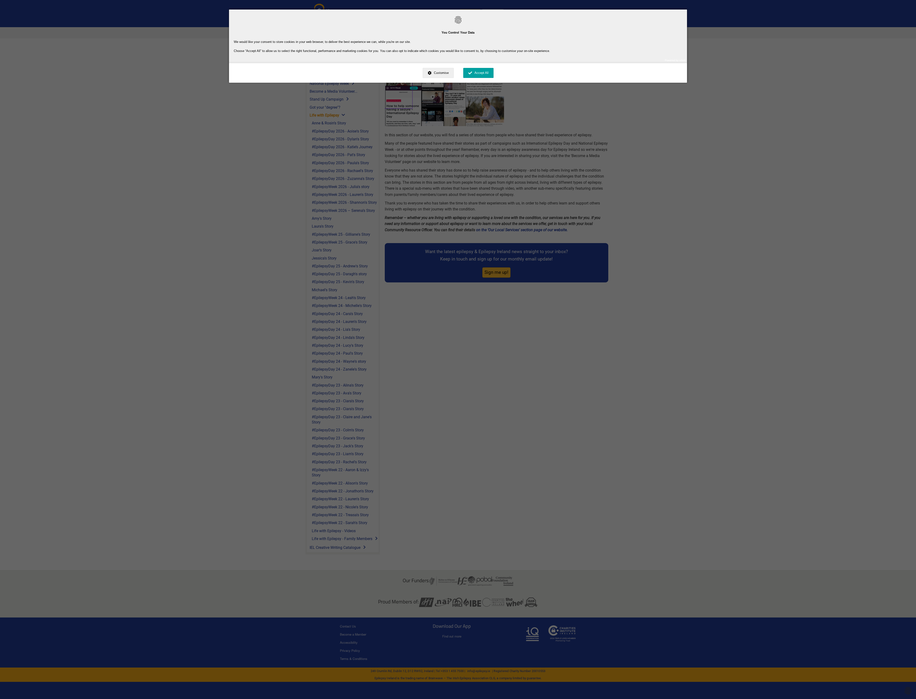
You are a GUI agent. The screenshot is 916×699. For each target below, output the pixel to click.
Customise (441, 73)
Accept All (481, 73)
